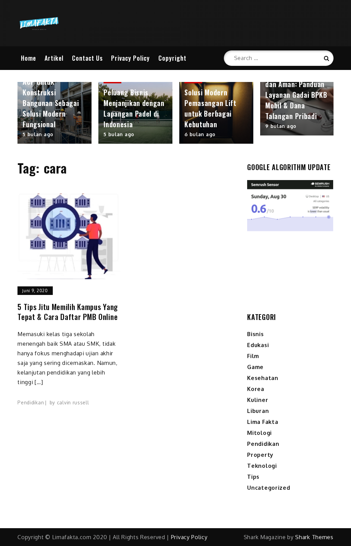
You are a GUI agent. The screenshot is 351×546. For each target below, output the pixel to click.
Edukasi (258, 345)
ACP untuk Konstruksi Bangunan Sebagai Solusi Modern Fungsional (51, 102)
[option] (54, 113)
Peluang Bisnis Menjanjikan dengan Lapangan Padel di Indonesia (134, 108)
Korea (255, 388)
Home (28, 58)
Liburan (258, 410)
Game (255, 367)
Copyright (172, 58)
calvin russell (73, 402)
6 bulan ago (200, 134)
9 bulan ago (280, 126)
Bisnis (255, 334)
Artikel (54, 58)
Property (260, 454)
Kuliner (257, 399)
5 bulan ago (38, 134)
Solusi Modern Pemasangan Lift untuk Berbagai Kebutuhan (210, 108)
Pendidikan (30, 402)
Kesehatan (262, 378)
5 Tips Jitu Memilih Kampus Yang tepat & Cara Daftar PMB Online (67, 311)
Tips (253, 476)
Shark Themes (314, 537)
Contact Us (87, 58)
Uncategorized (268, 487)
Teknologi (262, 465)
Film (253, 356)
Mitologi (259, 432)
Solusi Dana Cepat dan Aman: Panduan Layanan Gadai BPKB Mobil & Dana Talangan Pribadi (296, 94)
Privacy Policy (130, 58)
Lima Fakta (262, 421)
